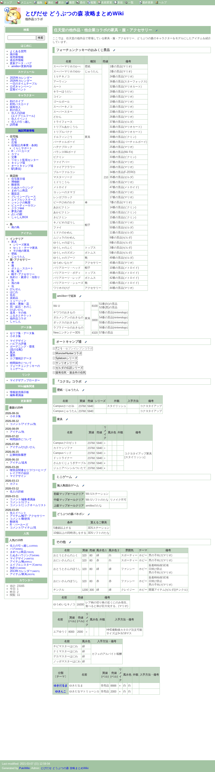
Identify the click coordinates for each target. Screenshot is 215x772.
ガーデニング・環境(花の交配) (22, 348)
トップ (8, 2)
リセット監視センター (25, 159)
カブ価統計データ (21, 358)
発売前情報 (17, 57)
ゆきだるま (60, 685)
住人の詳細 (17, 491)
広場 (14, 142)
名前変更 (106, 2)
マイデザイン (18, 340)
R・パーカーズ (20, 151)
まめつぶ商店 (19, 190)
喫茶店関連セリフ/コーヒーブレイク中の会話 (28, 472)
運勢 (12, 355)
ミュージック (18, 300)
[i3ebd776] (79, 389)
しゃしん (15, 321)
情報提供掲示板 (19, 392)
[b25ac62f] (76, 295)
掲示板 (14, 54)
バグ (16, 548)
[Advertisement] (87, 726)
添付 (82, 2)
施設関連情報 (26, 130)
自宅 (14, 139)
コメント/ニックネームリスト (28, 505)
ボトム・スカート (22, 268)
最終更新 (147, 2)
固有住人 (15, 107)
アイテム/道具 (18, 462)
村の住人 (15, 110)
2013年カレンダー (25, 571)
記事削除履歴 (18, 454)
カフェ (15, 154)
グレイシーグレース (23, 196)
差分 (61, 2)
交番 (14, 157)
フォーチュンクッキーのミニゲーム (25, 367)
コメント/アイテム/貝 (23, 527)
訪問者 (14, 124)
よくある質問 (18, 51)
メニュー (26, 2)
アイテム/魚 (17, 431)
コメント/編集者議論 (22, 499)
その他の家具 (21, 250)
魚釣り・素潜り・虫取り (25, 277)
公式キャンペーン (21, 86)
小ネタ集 (15, 336)
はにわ (14, 292)
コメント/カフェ (20, 502)
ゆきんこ (60, 691)
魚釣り (18, 567)
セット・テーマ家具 (25, 247)
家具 (14, 241)
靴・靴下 (16, 271)
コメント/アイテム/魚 (23, 424)
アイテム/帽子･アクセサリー (27, 515)
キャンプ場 (18, 162)
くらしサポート (22, 148)
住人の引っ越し (20, 121)
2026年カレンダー (21, 80)
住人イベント (19, 118)
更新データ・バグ (21, 63)
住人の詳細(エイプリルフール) (23, 114)
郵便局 (15, 184)
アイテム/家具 (22, 574)
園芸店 (15, 193)
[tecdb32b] (79, 485)
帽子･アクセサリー (23, 274)
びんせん (15, 289)
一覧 (131, 2)
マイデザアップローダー (25, 380)
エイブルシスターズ (23, 199)
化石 (12, 295)
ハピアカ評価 (18, 343)
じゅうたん (18, 256)
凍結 (50, 2)
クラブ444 (17, 208)
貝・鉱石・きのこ (21, 306)
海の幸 (15, 283)
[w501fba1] (84, 513)
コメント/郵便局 (20, 518)
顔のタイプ (17, 101)
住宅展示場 (18, 178)
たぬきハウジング (22, 187)
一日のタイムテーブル (23, 83)
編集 (39, 2)
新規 (120, 2)
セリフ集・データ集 (22, 333)
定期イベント (18, 89)
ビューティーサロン (23, 205)
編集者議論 (17, 395)
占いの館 (16, 214)
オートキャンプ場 (22, 165)
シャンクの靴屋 (20, 202)
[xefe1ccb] (81, 341)
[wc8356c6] (81, 381)
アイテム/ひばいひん (22, 447)
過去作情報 (17, 60)
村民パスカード (19, 104)
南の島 (15, 227)
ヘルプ (163, 2)
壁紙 (14, 253)
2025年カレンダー (21, 77)
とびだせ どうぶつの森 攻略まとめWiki (74, 13)
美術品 (14, 297)
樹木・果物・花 (19, 303)
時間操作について (21, 363)
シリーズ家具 (21, 244)
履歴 (72, 2)
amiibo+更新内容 (21, 66)
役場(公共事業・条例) (24, 145)
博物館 (15, 181)
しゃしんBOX (19, 217)
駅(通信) (16, 168)
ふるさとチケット (21, 315)
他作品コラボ (18, 318)
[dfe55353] (72, 476)
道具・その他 (18, 312)
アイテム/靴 (21, 561)
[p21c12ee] (152, 29)
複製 (93, 2)
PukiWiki (24, 768)
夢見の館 (16, 211)
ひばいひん (17, 309)
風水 (12, 352)
